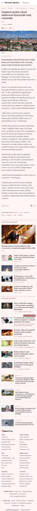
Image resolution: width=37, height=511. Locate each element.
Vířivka (22, 506)
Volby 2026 (5, 437)
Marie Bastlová (24, 311)
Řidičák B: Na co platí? (26, 481)
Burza (3, 215)
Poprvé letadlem (6, 476)
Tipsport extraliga (7, 461)
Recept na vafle (24, 465)
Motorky (26, 212)
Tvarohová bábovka (25, 463)
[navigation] (2, 2)
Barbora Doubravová (23, 325)
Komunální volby (6, 449)
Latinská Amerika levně (8, 484)
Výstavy (9, 215)
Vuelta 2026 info (24, 437)
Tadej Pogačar (23, 445)
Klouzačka (14, 503)
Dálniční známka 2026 (26, 476)
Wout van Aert (24, 447)
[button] (18, 41)
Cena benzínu (22, 494)
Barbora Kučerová (26, 324)
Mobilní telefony (25, 510)
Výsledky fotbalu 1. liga (8, 458)
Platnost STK (23, 486)
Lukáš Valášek (24, 369)
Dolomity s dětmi (6, 486)
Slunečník (7, 503)
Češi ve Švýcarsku (6, 481)
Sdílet (12, 28)
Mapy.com (18, 491)
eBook (6, 28)
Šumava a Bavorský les (8, 479)
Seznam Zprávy (24, 358)
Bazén (13, 501)
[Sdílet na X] (34, 206)
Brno (16, 212)
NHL (3, 468)
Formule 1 (4, 465)
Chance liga (5, 456)
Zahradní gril (15, 506)
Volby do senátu (6, 447)
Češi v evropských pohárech (18, 496)
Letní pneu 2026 (24, 474)
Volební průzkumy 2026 (8, 440)
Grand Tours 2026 (24, 449)
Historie (20, 215)
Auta (14, 215)
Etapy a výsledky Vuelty (26, 440)
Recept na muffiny (25, 458)
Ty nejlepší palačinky (25, 456)
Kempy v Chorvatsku (7, 474)
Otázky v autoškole (25, 484)
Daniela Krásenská (26, 347)
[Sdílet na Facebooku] (31, 206)
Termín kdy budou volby (8, 445)
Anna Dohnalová (25, 336)
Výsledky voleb (6, 442)
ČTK (3, 22)
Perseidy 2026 (13, 494)
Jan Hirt (22, 442)
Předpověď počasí (27, 491)
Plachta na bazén (21, 501)
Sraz (20, 212)
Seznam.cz (26, 2)
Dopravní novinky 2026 (26, 479)
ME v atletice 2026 (7, 463)
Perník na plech (24, 468)
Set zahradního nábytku (24, 503)
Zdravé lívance (24, 461)
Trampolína (30, 501)
